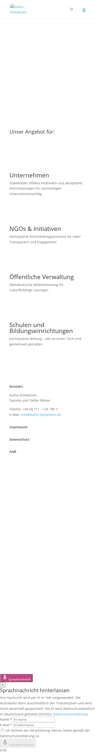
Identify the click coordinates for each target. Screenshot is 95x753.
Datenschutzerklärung (70, 714)
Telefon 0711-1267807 (37, 502)
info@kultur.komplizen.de (42, 561)
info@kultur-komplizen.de (41, 414)
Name (6, 719)
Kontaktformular (32, 510)
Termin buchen (30, 517)
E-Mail (6, 725)
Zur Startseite (29, 81)
